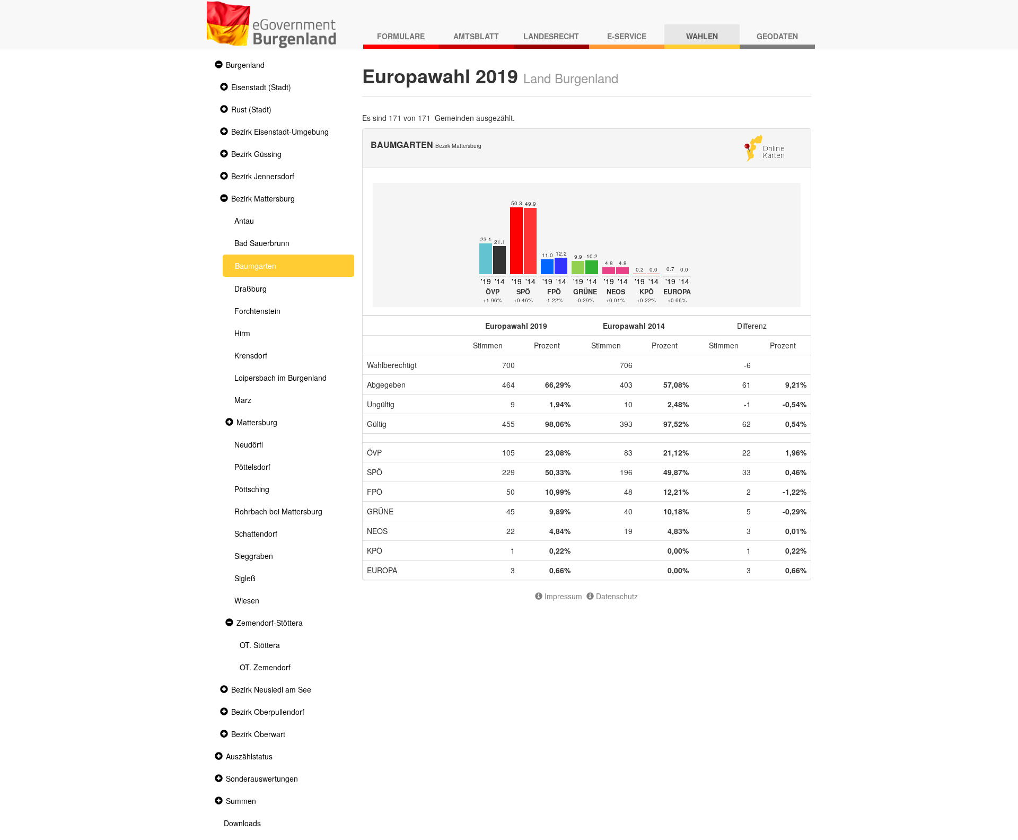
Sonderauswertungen (262, 778)
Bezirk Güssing (256, 153)
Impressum (562, 596)
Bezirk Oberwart (258, 734)
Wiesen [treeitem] (246, 600)
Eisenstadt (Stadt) (261, 87)
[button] (217, 65)
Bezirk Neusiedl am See (271, 689)
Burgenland (245, 64)
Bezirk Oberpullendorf (267, 711)
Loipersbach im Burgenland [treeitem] (280, 377)
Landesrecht (551, 36)
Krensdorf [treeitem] (250, 355)
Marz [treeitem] (242, 400)
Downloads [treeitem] (242, 823)
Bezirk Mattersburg (263, 198)
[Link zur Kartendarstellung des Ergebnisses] (764, 147)
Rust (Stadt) (251, 109)
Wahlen (702, 36)
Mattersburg (256, 422)
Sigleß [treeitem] (245, 578)
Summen (241, 800)
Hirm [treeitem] (242, 333)
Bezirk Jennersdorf (262, 176)
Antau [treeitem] (244, 220)
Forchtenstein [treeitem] (257, 310)
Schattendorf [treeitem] (255, 533)
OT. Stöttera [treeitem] (260, 645)
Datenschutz (616, 596)
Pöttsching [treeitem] (251, 489)
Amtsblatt (476, 36)
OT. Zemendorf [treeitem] (265, 667)
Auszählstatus (249, 756)
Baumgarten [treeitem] (255, 265)
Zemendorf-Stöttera (269, 622)
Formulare (401, 36)
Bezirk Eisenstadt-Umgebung (280, 131)
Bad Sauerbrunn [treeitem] (261, 243)
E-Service (626, 36)
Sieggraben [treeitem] (253, 555)
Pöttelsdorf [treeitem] (252, 466)
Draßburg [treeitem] (250, 288)
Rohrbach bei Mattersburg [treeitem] (278, 511)
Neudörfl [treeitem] (248, 444)
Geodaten (777, 36)
